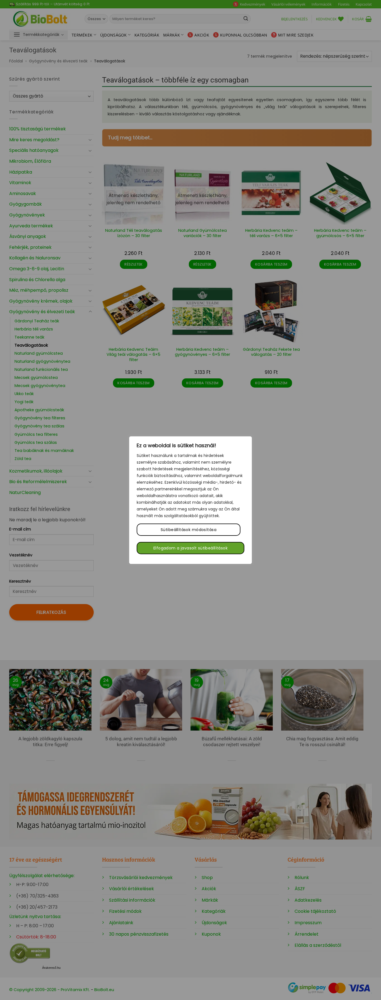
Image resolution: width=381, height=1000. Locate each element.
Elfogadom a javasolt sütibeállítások (190, 548)
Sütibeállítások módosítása (188, 529)
